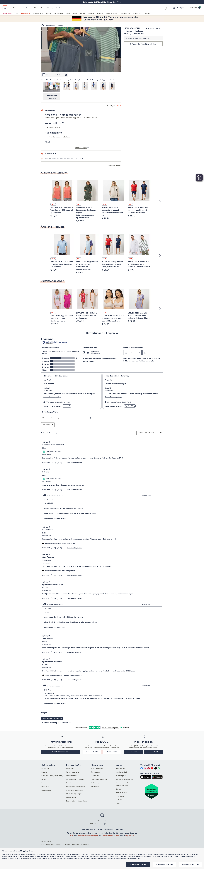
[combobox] (104, 8)
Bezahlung (69, 783)
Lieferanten (45, 786)
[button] (177, 8)
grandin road (75, 844)
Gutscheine (95, 776)
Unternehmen (120, 768)
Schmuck (91, 13)
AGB (71, 835)
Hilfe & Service (71, 797)
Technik (147, 13)
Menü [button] (14, 8)
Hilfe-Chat (45, 768)
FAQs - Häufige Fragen (74, 794)
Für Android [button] (153, 752)
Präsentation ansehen (52, 96)
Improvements (85, 844)
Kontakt (44, 772)
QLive (43, 779)
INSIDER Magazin (97, 768)
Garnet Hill (67, 844)
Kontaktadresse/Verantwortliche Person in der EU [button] (64, 159)
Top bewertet (58, 13)
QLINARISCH (137, 13)
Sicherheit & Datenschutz (74, 790)
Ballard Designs (50, 844)
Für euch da (95, 786)
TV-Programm (96, 772)
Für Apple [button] (133, 752)
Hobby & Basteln (111, 13)
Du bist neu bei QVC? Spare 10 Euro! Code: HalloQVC (101, 2)
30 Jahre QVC (25, 13)
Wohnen (100, 13)
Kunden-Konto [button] (92, 752)
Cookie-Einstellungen (190, 864)
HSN (42, 844)
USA (91, 824)
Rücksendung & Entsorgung (75, 786)
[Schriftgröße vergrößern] (118, 105)
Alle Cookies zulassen (138, 864)
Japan (112, 824)
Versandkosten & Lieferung (75, 779)
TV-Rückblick (37, 8)
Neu (16, 13)
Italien (107, 824)
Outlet (118, 803)
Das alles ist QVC (121, 772)
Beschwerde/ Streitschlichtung (76, 801)
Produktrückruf (46, 790)
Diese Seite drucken (114, 165)
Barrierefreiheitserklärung (124, 779)
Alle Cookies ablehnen (164, 864)
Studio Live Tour (121, 800)
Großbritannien (99, 824)
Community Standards (110, 835)
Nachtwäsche (50, 25)
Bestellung (70, 768)
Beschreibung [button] (50, 110)
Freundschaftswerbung (99, 779)
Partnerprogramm (97, 783)
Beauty (82, 13)
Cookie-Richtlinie (134, 858)
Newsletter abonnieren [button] (61, 752)
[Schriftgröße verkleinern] (120, 105)
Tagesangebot (7, 13)
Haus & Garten (125, 13)
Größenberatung (71, 776)
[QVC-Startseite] (43, 25)
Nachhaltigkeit (120, 776)
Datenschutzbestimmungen (87, 835)
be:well (48, 13)
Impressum (129, 835)
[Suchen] (164, 8)
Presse (43, 783)
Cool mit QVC (38, 13)
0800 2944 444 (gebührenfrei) (52, 776)
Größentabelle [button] (50, 153)
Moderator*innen (121, 793)
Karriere (118, 789)
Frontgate (59, 844)
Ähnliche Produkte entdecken (144, 44)
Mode (75, 13)
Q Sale (68, 13)
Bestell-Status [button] (112, 752)
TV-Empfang (120, 796)
